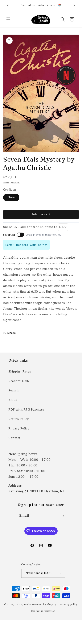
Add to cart (41, 214)
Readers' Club (26, 245)
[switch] (20, 235)
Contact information (43, 611)
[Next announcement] (74, 5)
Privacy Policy (18, 428)
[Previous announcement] (7, 5)
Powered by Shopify (44, 604)
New (11, 197)
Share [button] (11, 333)
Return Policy (18, 419)
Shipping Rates (19, 371)
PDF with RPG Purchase (26, 409)
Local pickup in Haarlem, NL (43, 234)
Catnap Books (23, 604)
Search (13, 390)
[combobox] (63, 227)
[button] (8, 19)
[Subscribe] (62, 516)
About (13, 400)
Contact (14, 438)
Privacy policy (69, 604)
